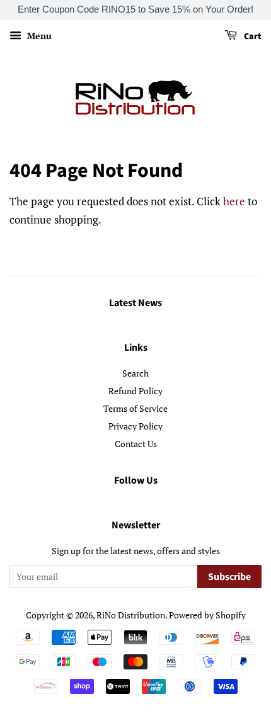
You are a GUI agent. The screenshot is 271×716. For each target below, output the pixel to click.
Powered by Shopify (207, 615)
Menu (38, 36)
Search (135, 373)
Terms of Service (135, 408)
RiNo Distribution (130, 615)
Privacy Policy (135, 426)
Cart (252, 36)
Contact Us (136, 444)
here (234, 201)
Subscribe (229, 577)
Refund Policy (135, 391)
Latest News (135, 303)
